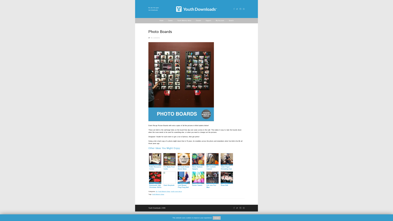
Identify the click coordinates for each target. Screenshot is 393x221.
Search (231, 21)
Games (170, 21)
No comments (155, 38)
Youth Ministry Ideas (184, 21)
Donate (198, 21)
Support (208, 21)
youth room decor (176, 192)
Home (161, 21)
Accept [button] (216, 218)
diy (156, 192)
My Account (220, 21)
